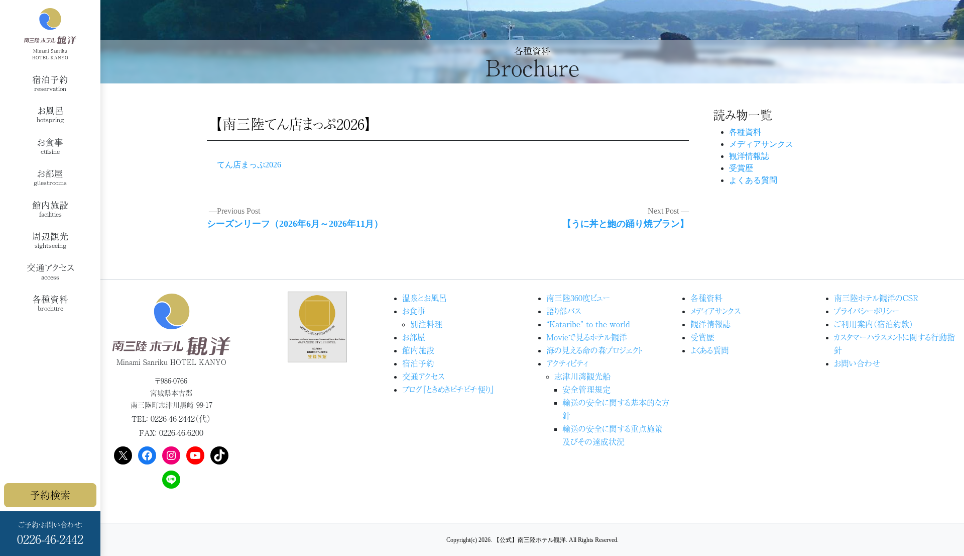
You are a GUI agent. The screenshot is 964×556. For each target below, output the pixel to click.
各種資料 (745, 132)
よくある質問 (753, 180)
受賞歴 (741, 168)
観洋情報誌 (749, 156)
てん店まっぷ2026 (249, 164)
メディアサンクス (761, 144)
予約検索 (50, 495)
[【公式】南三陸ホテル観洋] (50, 33)
